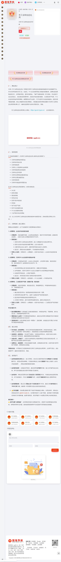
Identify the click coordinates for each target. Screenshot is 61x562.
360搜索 (33, 541)
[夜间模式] (58, 553)
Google (39, 541)
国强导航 (18, 557)
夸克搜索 (34, 544)
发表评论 (55, 450)
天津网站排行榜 (20, 73)
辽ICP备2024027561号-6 (26, 557)
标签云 (38, 549)
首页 (21, 9)
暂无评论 (11, 428)
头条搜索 (41, 543)
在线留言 (41, 547)
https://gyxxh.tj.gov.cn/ (38, 110)
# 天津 (27, 35)
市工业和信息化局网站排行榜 (20, 79)
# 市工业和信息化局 (25, 38)
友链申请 (33, 549)
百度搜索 (36, 543)
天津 (30, 9)
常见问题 (29, 547)
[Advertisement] (33, 54)
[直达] (18, 417)
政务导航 (25, 9)
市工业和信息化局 (17, 89)
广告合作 (35, 547)
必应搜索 (40, 544)
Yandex (30, 543)
